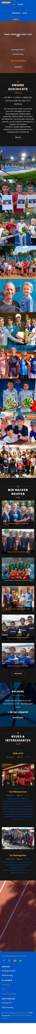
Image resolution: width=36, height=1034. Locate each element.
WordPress (13, 1016)
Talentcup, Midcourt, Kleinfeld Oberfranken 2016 (18, 580)
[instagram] (9, 961)
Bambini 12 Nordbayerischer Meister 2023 (18, 609)
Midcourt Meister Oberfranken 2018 (18, 552)
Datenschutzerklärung (9, 994)
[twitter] (20, 961)
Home (13, 4)
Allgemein (20, 757)
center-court (10, 757)
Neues (25, 13)
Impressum (5, 984)
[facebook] (4, 961)
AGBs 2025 (18, 753)
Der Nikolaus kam (18, 791)
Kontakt (16, 19)
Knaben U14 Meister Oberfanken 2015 (18, 637)
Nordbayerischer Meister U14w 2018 (18, 523)
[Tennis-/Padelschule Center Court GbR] (6, 3)
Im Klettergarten (18, 855)
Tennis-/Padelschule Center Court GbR (16, 1013)
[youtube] (15, 961)
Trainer (20, 4)
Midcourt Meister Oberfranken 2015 (18, 666)
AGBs (3, 989)
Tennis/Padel (16, 13)
